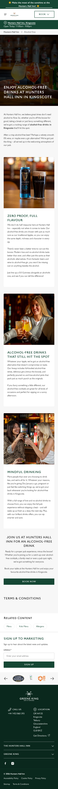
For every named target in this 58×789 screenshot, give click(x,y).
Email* (7, 650)
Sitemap (7, 784)
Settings (45, 427)
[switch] (51, 398)
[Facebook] (5, 763)
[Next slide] (52, 678)
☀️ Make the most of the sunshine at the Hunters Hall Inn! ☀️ (29, 4)
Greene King (11, 754)
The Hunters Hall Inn (17, 746)
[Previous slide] (6, 678)
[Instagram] (12, 763)
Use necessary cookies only (29, 446)
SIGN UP (29, 664)
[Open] (5, 14)
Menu (9, 626)
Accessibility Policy (11, 778)
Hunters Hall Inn (11, 32)
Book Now (29, 581)
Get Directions (40, 735)
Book (42, 14)
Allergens (40, 626)
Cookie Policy (26, 778)
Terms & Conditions (21, 784)
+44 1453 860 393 (16, 713)
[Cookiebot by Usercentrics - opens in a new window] (42, 341)
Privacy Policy (40, 778)
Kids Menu (23, 626)
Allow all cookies (29, 436)
